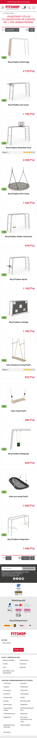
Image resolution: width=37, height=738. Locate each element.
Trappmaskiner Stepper (8, 709)
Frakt (4, 667)
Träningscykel (7, 697)
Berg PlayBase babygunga (18, 454)
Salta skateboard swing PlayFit (18, 365)
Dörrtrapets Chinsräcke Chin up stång (26, 719)
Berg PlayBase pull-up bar (18, 105)
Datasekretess (24, 660)
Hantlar (22, 697)
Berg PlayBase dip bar (18, 279)
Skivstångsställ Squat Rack (27, 709)
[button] (32, 558)
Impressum (23, 664)
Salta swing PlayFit (18, 411)
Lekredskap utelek (8, 13)
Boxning (5, 701)
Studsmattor (24, 690)
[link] (14, 579)
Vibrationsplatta (25, 725)
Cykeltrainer (24, 704)
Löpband (6, 687)
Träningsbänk (24, 694)
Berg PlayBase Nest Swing (18, 194)
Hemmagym (7, 690)
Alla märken (7, 732)
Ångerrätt (23, 667)
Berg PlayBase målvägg (18, 322)
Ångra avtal (18, 650)
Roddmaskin (24, 687)
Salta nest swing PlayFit (18, 496)
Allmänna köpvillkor (9, 660)
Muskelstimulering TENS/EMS (9, 726)
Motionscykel (7, 704)
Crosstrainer (7, 683)
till (6, 643)
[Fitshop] (12, 7)
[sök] (29, 7)
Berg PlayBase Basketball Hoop (18, 148)
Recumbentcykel (25, 701)
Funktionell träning (9, 714)
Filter (31, 30)
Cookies (5, 664)
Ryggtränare (7, 717)
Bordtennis (6, 694)
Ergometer (23, 683)
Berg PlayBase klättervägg (18, 62)
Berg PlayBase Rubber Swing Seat (18, 236)
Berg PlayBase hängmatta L (18, 539)
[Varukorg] (34, 7)
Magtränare (24, 714)
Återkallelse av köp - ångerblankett (9, 672)
